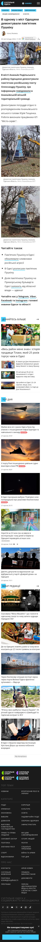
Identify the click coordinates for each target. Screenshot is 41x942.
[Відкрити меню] (39, 3)
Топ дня (25, 857)
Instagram (21, 300)
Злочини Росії (8, 847)
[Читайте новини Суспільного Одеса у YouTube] (12, 907)
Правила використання (28, 873)
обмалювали (12, 258)
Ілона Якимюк (12, 33)
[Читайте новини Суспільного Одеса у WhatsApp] (26, 907)
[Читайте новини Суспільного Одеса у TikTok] (30, 907)
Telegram (23, 296)
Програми (6, 884)
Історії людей (28, 839)
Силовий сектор (9, 839)
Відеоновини (7, 857)
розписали (19, 268)
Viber (33, 296)
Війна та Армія (28, 853)
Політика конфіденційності (9, 879)
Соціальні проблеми (26, 848)
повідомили (23, 90)
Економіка (6, 813)
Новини (5, 791)
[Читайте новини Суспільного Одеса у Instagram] (7, 907)
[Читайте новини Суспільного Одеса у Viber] (16, 907)
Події (3, 805)
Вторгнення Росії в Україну (30, 792)
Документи (26, 878)
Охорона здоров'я (30, 821)
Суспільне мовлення (6, 873)
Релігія (24, 843)
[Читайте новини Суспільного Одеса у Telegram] (21, 907)
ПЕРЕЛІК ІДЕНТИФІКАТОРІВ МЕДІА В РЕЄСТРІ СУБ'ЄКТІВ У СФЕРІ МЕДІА (29, 888)
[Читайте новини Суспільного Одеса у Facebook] (3, 907)
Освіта (24, 813)
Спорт (4, 853)
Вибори (4, 817)
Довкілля (5, 821)
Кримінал (5, 809)
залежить (16, 286)
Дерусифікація (30, 10)
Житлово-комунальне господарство (8, 826)
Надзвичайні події (30, 817)
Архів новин (27, 868)
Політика (5, 843)
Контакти (5, 868)
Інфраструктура (28, 824)
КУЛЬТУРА (5, 10)
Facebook (6, 300)
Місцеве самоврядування (10, 14)
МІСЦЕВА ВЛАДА (17, 10)
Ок (20, 937)
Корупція (25, 805)
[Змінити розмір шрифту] (39, 39)
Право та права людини (8, 834)
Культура (26, 14)
